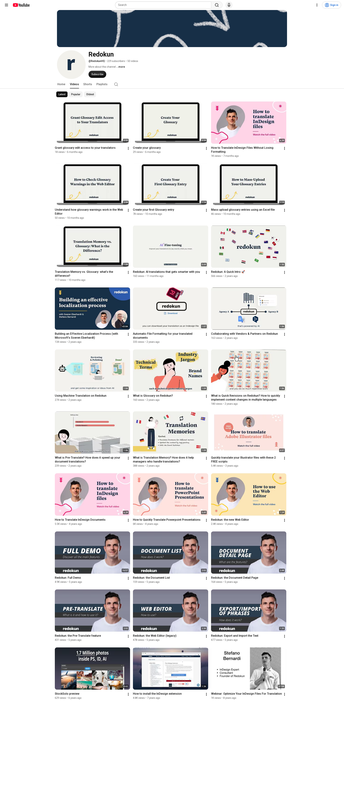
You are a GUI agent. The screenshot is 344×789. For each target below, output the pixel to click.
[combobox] (164, 5)
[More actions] (128, 148)
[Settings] (317, 5)
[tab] (61, 84)
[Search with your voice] (229, 5)
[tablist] (172, 84)
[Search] (217, 5)
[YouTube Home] (21, 5)
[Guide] (6, 5)
